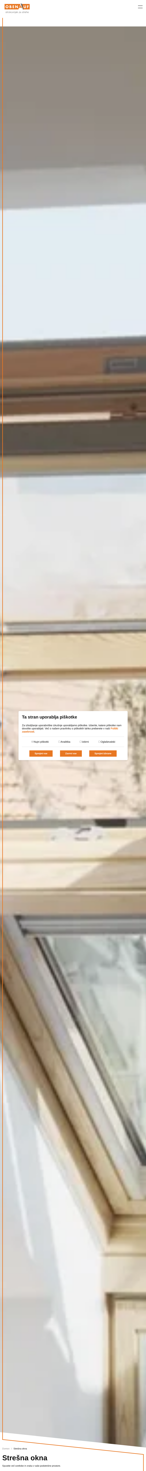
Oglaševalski (108, 741)
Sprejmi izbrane (103, 753)
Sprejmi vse (41, 753)
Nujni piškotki (41, 741)
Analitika (65, 741)
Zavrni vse (71, 753)
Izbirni (85, 741)
